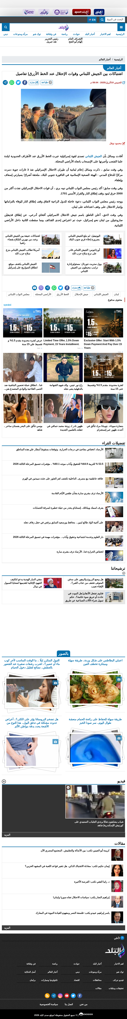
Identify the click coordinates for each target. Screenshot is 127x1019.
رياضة (64, 34)
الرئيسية (120, 34)
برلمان (33, 980)
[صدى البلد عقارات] (44, 12)
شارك (32, 82)
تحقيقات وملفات (116, 988)
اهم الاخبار (105, 34)
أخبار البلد (90, 34)
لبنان (116, 294)
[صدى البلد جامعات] (61, 12)
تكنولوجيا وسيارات (49, 980)
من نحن (84, 1004)
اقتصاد (77, 980)
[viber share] (41, 287)
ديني (5, 34)
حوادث (76, 34)
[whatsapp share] (11, 82)
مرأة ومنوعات (20, 34)
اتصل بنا (69, 1004)
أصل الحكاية (30, 972)
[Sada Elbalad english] (29, 12)
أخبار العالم (104, 59)
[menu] (121, 27)
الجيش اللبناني (93, 156)
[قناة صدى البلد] (99, 12)
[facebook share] (24, 82)
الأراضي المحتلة (43, 294)
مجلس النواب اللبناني (19, 294)
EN (93, 20)
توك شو (37, 34)
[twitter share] (18, 82)
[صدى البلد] (63, 27)
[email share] (5, 82)
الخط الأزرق (63, 294)
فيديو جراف (118, 980)
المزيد (7, 835)
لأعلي (117, 938)
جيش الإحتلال (81, 294)
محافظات (97, 980)
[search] (6, 27)
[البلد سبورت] (81, 12)
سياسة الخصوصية (49, 1004)
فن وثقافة (51, 34)
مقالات (98, 988)
